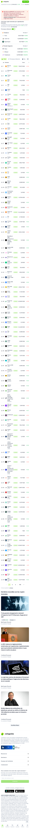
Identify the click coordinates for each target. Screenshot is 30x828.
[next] (23, 584)
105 (20, 584)
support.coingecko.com (9, 17)
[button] (15, 725)
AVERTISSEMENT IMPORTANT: (8, 795)
